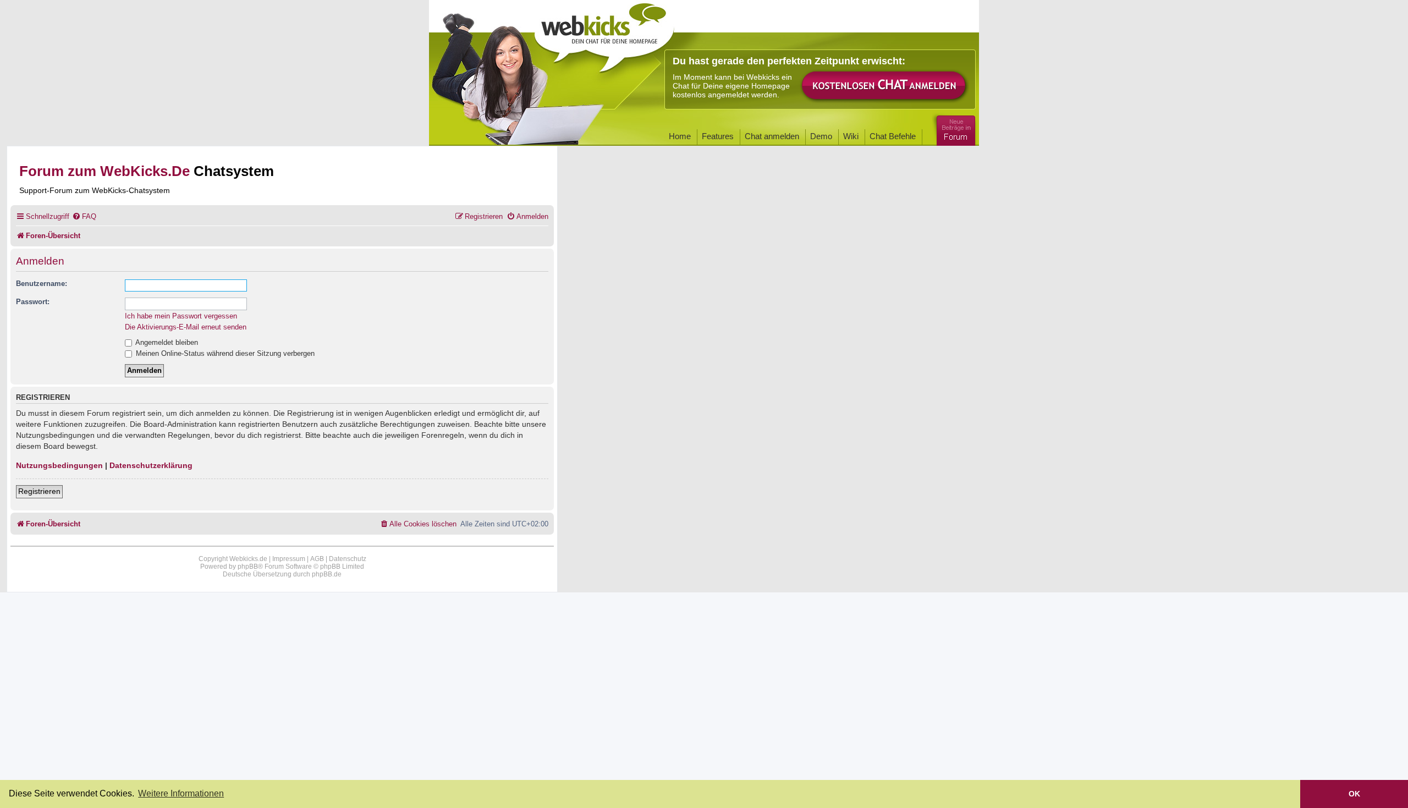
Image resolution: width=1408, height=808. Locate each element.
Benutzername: (41, 283)
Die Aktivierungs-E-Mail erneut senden (185, 327)
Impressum (288, 559)
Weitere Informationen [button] (181, 793)
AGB (317, 559)
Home (680, 136)
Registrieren (39, 491)
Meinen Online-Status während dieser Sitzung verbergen (224, 353)
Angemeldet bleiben (166, 342)
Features (718, 136)
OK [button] (1354, 793)
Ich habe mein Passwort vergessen (181, 316)
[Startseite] (604, 34)
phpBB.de (327, 574)
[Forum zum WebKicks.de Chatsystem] (954, 128)
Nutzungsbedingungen (59, 465)
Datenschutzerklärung (151, 465)
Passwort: (33, 302)
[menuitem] (84, 216)
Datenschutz (347, 559)
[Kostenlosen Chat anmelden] (884, 86)
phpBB (248, 566)
